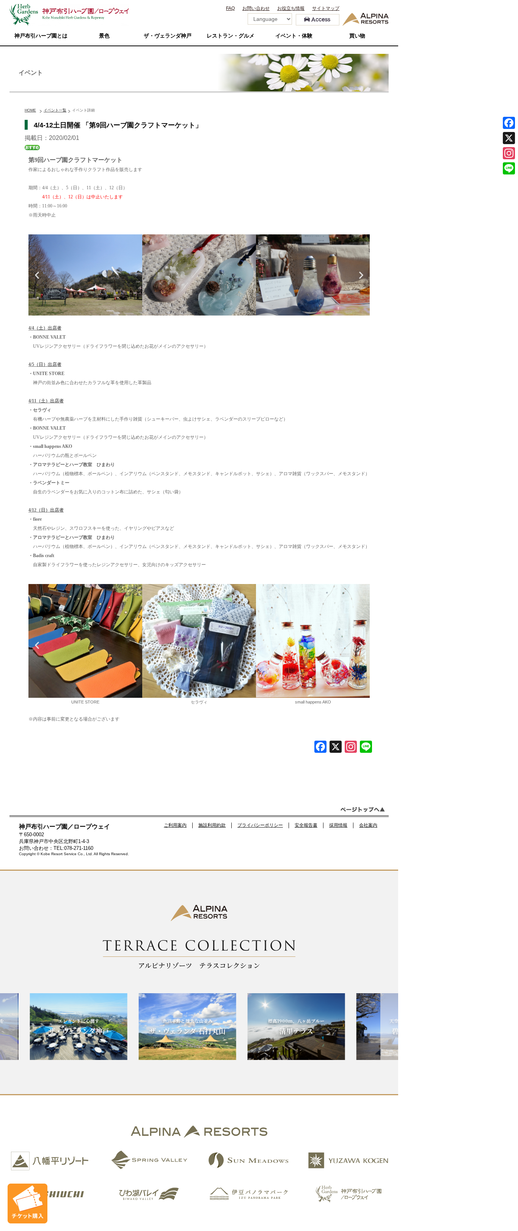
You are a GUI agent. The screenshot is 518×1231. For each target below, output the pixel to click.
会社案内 (368, 825)
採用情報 (338, 825)
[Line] (366, 748)
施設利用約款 (212, 825)
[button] (37, 275)
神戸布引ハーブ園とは (40, 36)
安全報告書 (306, 825)
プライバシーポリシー (260, 825)
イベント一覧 (55, 110)
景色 (104, 36)
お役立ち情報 (291, 8)
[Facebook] (320, 748)
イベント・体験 (293, 36)
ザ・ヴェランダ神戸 (168, 36)
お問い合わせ (256, 8)
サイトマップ (325, 8)
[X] (335, 748)
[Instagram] (508, 153)
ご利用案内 (175, 825)
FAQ (230, 8)
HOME (30, 110)
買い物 (357, 36)
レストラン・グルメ (230, 36)
